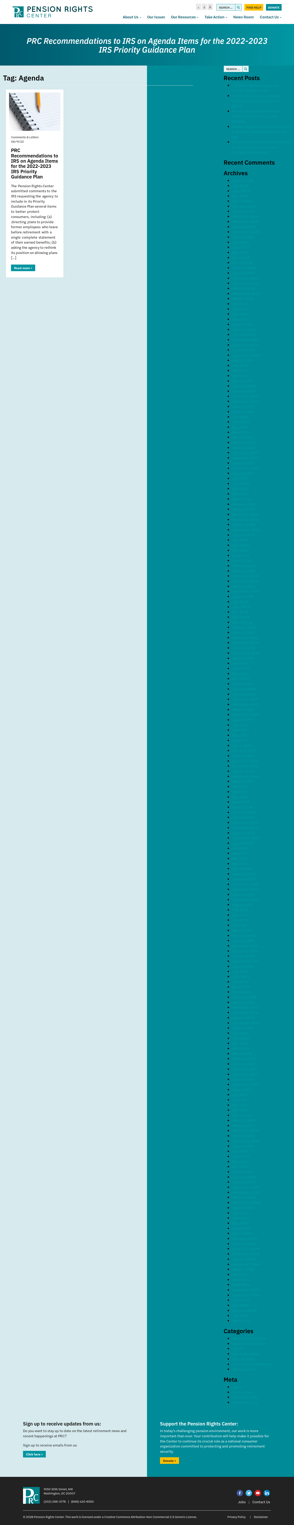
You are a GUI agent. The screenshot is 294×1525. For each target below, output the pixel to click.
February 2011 (244, 1120)
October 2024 (243, 288)
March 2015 (242, 868)
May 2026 (240, 195)
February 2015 (244, 873)
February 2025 (244, 267)
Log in (237, 1386)
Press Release (243, 1358)
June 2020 (241, 545)
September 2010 (246, 1140)
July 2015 (240, 848)
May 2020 (240, 550)
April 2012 (240, 1048)
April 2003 (241, 1320)
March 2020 (242, 560)
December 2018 (245, 637)
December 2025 (245, 216)
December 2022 (245, 396)
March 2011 (242, 1115)
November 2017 (245, 704)
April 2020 (241, 555)
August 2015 (242, 842)
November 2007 (245, 1289)
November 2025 (245, 221)
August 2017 (242, 719)
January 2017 (243, 755)
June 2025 (241, 247)
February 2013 (244, 996)
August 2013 (242, 966)
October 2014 (243, 894)
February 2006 (244, 1310)
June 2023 (241, 370)
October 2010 (243, 1135)
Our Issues (156, 17)
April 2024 (241, 319)
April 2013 (240, 986)
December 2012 (245, 1007)
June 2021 (240, 483)
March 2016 (242, 806)
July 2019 (240, 601)
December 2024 (245, 278)
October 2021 (243, 462)
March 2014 (242, 930)
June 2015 (240, 853)
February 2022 (244, 442)
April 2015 (240, 863)
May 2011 (240, 1104)
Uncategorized (244, 1369)
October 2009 (244, 1197)
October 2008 (244, 1258)
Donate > (169, 1460)
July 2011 (240, 1094)
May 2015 (240, 858)
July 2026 (240, 185)
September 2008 (246, 1264)
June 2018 (241, 668)
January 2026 (243, 211)
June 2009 (241, 1217)
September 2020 (246, 529)
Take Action (215, 17)
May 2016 (240, 796)
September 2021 (246, 468)
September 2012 (246, 1022)
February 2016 (244, 812)
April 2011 (240, 1109)
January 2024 (243, 334)
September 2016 (246, 776)
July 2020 (240, 539)
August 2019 (242, 596)
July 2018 (240, 663)
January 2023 (243, 390)
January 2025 (243, 272)
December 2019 (245, 575)
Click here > (34, 1454)
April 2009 (241, 1228)
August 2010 (242, 1145)
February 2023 (244, 385)
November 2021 (245, 457)
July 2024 (240, 303)
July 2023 (240, 365)
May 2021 (240, 488)
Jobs (242, 1501)
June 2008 (241, 1279)
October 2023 (243, 349)
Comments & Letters (249, 1343)
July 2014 (240, 909)
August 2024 (243, 298)
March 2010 (242, 1171)
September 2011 (246, 1084)
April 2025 (241, 257)
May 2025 (240, 252)
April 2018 (240, 678)
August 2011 (242, 1089)
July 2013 (240, 971)
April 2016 (240, 801)
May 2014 (240, 919)
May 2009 (240, 1222)
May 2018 (240, 673)
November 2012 (245, 1012)
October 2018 (243, 647)
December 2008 (245, 1248)
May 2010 (240, 1161)
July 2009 (240, 1212)
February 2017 (244, 750)
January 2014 (243, 940)
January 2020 (243, 570)
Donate (274, 7)
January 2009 (244, 1243)
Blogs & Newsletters (249, 1338)
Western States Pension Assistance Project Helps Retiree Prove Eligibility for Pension (261, 146)
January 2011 (243, 1125)
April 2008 (241, 1284)
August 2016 (242, 781)
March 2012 (242, 1053)
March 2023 (242, 380)
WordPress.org (244, 1402)
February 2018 (244, 688)
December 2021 (245, 452)
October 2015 (243, 832)
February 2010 (244, 1176)
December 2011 (245, 1068)
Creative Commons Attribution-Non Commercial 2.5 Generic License (150, 1517)
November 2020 (246, 519)
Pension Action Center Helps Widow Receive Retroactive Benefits (256, 116)
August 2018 (242, 658)
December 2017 (245, 699)
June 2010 (241, 1156)
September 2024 (246, 293)
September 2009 (246, 1202)
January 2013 (243, 1002)
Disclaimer (261, 1517)
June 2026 (241, 190)
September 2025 (246, 231)
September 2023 (246, 354)
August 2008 (243, 1269)
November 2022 (245, 401)
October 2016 (243, 770)
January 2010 (243, 1181)
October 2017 (243, 709)
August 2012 (242, 1027)
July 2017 (240, 724)
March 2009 (242, 1233)
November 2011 (245, 1074)
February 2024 (244, 329)
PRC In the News (245, 1353)
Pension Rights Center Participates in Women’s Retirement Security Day (261, 131)
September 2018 (246, 652)
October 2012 (243, 1017)
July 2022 (240, 416)
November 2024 (245, 283)
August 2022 (243, 411)
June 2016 (240, 791)
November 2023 (245, 344)
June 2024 (241, 308)
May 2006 (240, 1305)
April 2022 (241, 432)
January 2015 (243, 878)
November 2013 (245, 950)
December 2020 (245, 514)
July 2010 (240, 1151)
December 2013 (245, 945)
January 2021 (243, 509)
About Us (131, 17)
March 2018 (242, 683)
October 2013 (243, 955)
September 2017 (246, 714)
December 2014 (245, 884)
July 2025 (240, 242)
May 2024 (240, 313)
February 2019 (244, 627)
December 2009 (245, 1187)
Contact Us (270, 17)
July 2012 (240, 1032)
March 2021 (242, 498)
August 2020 (243, 534)
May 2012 (240, 1043)
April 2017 (240, 740)
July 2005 (240, 1315)
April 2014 (240, 925)
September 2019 (246, 591)
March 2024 (242, 324)
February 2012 (244, 1058)
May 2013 (240, 981)
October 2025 (243, 226)
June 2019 (241, 606)
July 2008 (240, 1274)
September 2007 (246, 1294)
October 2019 (243, 586)
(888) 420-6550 (82, 1501)
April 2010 (240, 1166)
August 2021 (242, 473)
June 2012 (240, 1038)
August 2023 (243, 360)
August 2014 (242, 904)
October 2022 (243, 406)
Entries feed (242, 1392)
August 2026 (243, 180)
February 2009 (244, 1238)
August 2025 (243, 236)
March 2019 (242, 622)
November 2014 (245, 889)
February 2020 (244, 565)
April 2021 (240, 493)
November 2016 (245, 765)
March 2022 (242, 437)
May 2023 (240, 375)
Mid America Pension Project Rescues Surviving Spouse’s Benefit (256, 100)
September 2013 (246, 961)
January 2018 (243, 694)
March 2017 (242, 745)
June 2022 (241, 421)
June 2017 (240, 729)
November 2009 (246, 1192)
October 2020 (243, 524)
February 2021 (244, 504)
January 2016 (243, 817)
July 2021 (240, 478)
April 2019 (240, 616)
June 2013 (240, 976)
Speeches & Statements (252, 1364)
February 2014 (244, 935)
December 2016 (245, 760)
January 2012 (243, 1063)
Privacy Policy (236, 1517)
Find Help (253, 7)
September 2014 (246, 899)
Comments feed (245, 1397)
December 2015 (245, 822)
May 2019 (240, 611)
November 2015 (245, 827)
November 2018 (245, 642)
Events (237, 1348)
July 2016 (240, 786)
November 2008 (246, 1253)
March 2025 (242, 262)
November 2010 (245, 1130)
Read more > (23, 268)
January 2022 (243, 447)
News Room (243, 17)
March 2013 (242, 991)
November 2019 (245, 580)
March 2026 (242, 200)
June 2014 (240, 914)
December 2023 (245, 339)
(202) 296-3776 (55, 1501)
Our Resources (184, 17)
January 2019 (243, 632)
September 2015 (246, 837)
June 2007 (241, 1299)
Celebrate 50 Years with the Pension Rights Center (255, 88)
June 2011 (240, 1099)
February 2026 (244, 206)
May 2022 (240, 426)
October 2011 (243, 1079)
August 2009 (243, 1207)
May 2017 (240, 735)
